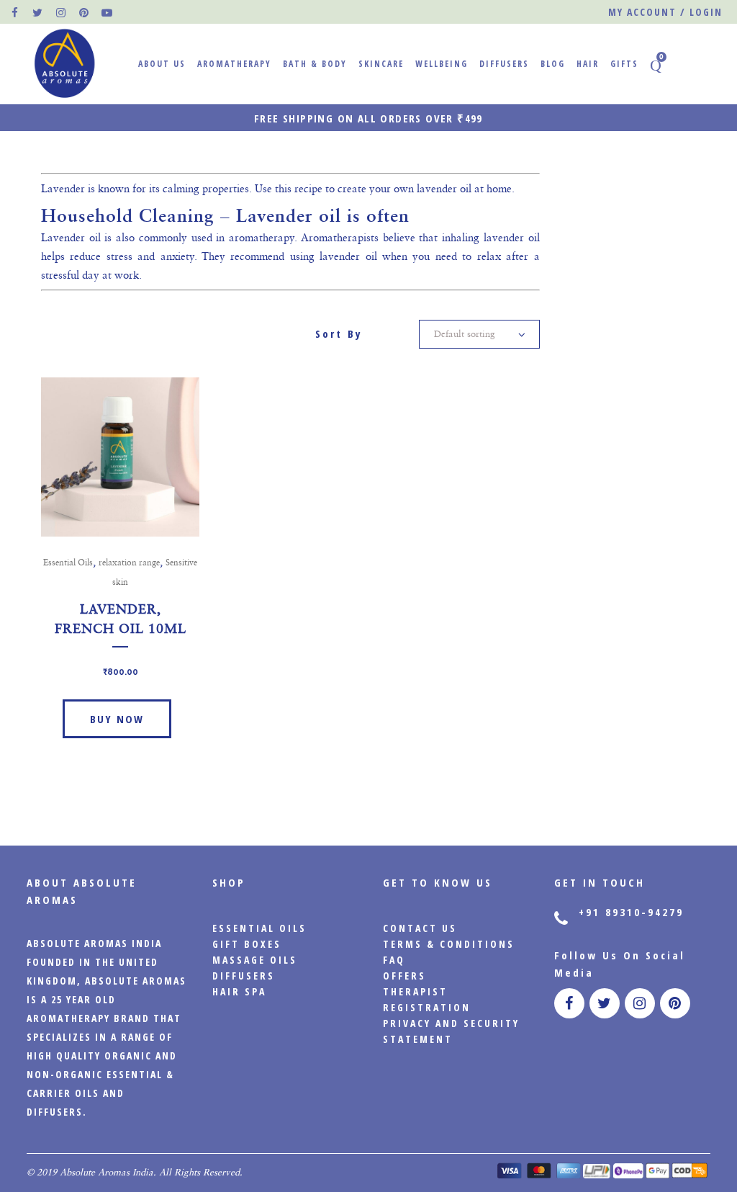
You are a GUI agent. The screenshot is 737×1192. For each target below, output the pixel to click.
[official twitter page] (38, 12)
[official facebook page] (15, 12)
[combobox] (479, 334)
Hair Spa (239, 991)
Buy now (117, 719)
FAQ (394, 960)
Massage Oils (254, 960)
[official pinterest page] (84, 12)
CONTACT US (420, 928)
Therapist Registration (427, 999)
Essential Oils (68, 562)
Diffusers (243, 975)
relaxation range (129, 562)
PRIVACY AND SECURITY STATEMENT (451, 1031)
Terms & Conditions (449, 944)
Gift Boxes (246, 944)
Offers (404, 975)
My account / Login (665, 12)
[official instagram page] (61, 12)
